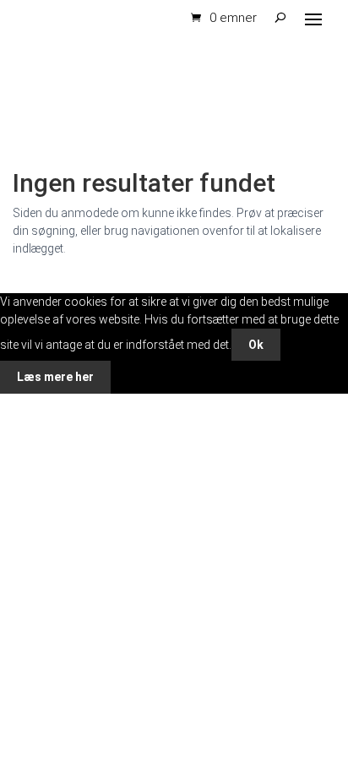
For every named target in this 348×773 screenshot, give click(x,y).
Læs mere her (55, 377)
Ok (256, 344)
